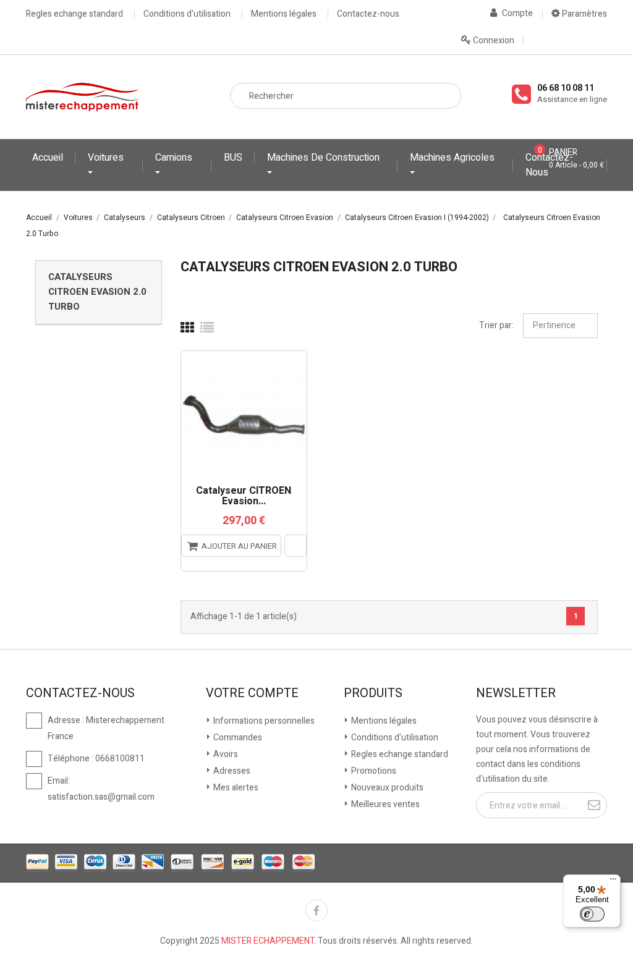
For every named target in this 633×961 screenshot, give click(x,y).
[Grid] (187, 328)
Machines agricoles (452, 157)
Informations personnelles (263, 720)
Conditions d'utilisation (187, 14)
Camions (173, 157)
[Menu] (613, 881)
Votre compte (252, 693)
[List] (207, 328)
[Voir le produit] (295, 546)
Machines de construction (323, 157)
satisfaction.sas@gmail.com (101, 796)
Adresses (230, 770)
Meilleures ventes (384, 804)
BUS (233, 157)
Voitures (106, 157)
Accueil (47, 157)
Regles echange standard (74, 14)
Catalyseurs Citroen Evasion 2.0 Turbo (97, 291)
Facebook (316, 910)
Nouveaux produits (386, 787)
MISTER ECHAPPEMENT (267, 940)
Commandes (236, 737)
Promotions (372, 770)
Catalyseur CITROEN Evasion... (243, 496)
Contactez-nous (368, 14)
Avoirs (224, 754)
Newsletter (516, 693)
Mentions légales (283, 14)
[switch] (592, 914)
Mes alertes (234, 787)
